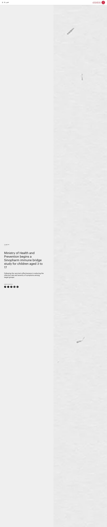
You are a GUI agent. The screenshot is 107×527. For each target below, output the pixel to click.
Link (5, 287)
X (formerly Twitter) (8, 287)
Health (5, 245)
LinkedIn (14, 287)
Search (5, 2)
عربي (7, 2)
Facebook (11, 287)
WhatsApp (18, 287)
